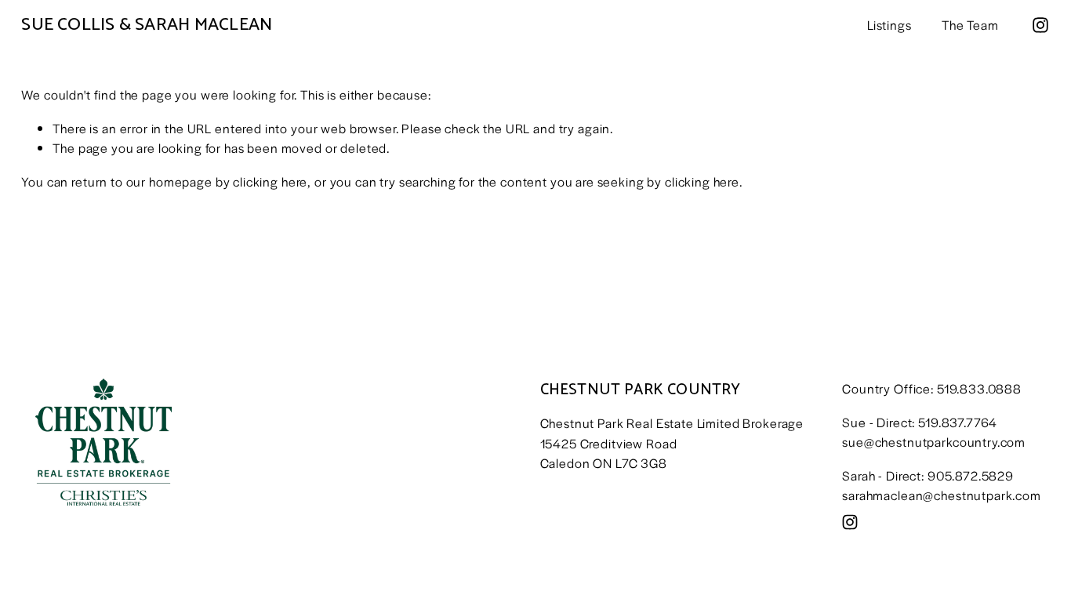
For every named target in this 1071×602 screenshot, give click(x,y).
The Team (970, 25)
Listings (889, 25)
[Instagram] (1040, 25)
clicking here (270, 181)
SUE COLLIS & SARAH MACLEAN (146, 24)
